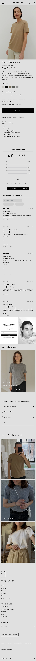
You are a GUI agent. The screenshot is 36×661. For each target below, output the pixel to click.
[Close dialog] (35, 318)
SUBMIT (9, 335)
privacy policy (13, 337)
